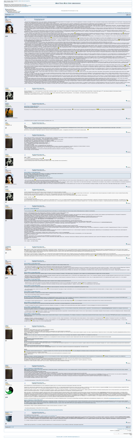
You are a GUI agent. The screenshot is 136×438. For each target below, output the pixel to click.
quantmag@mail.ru (25, 6)
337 (13, 14)
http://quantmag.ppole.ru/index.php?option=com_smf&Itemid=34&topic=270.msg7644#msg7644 (40, 415)
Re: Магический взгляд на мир (38, 88)
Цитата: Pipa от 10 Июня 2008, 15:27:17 (31, 106)
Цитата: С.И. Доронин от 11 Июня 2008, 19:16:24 (33, 368)
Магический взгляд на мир (14, 12)
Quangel (18, 11)
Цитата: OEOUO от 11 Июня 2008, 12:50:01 (32, 263)
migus (6, 122)
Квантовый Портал (10, 9)
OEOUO (6, 134)
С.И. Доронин (8, 246)
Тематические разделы (11, 10)
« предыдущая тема (120, 12)
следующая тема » (127, 12)
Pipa (6, 169)
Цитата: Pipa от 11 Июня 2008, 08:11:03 (31, 208)
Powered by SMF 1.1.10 (60, 436)
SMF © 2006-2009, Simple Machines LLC (72, 436)
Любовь (7, 154)
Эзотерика (10, 11)
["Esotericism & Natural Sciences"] (7, 397)
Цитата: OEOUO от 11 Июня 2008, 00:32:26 (32, 172)
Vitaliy (6, 382)
